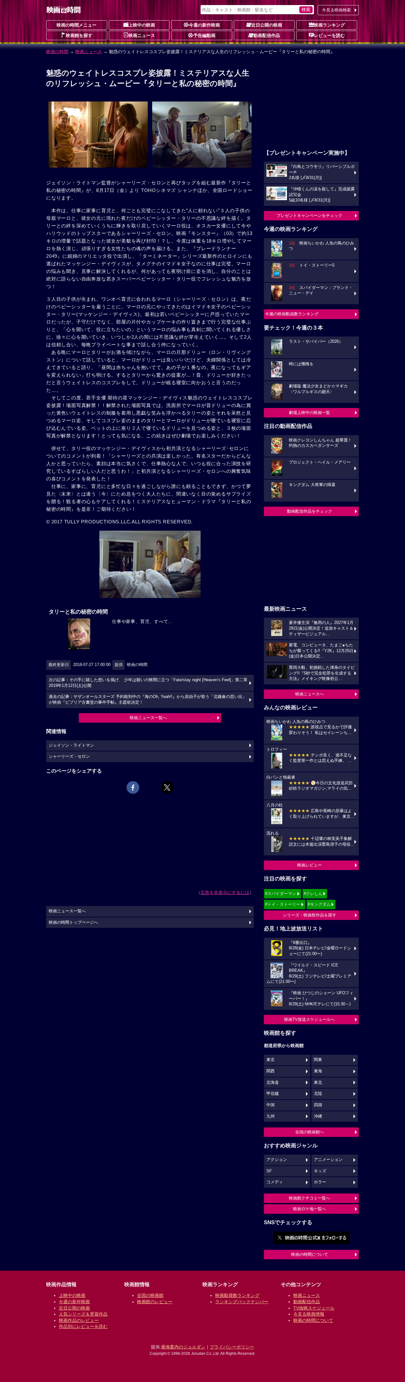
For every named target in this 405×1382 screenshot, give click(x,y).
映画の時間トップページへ (73, 922)
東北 (318, 1082)
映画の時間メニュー (77, 25)
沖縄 (318, 1116)
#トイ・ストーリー (282, 904)
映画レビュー (309, 865)
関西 (270, 1071)
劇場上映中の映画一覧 (309, 412)
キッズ (320, 1171)
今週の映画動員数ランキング (292, 314)
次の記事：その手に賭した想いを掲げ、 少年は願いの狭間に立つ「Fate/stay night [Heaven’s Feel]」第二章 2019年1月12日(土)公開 (148, 683)
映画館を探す (79, 35)
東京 (270, 1060)
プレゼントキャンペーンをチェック (309, 215)
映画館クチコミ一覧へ (309, 1198)
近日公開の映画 (266, 25)
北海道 (272, 1082)
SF (269, 1171)
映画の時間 (57, 51)
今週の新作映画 (204, 25)
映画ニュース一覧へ (148, 717)
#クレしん (313, 893)
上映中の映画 (141, 25)
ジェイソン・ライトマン (71, 745)
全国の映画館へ (309, 1132)
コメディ (274, 1182)
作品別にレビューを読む (83, 1326)
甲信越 (272, 1093)
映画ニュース (141, 35)
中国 (270, 1105)
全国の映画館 (150, 1295)
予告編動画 (204, 35)
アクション (276, 1159)
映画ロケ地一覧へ (309, 1208)
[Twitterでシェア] (167, 787)
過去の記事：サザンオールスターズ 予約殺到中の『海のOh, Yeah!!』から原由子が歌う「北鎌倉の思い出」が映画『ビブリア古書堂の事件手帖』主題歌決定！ (147, 699)
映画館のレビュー (154, 1301)
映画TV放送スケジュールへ (309, 1019)
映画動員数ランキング (237, 1295)
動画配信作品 (266, 35)
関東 (318, 1060)
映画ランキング (329, 25)
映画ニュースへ (309, 694)
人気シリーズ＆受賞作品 (83, 1314)
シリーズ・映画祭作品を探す (309, 915)
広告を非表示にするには (225, 892)
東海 (318, 1071)
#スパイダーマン (280, 893)
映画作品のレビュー (79, 1320)
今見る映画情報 (308, 1314)
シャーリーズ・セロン (69, 756)
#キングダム (319, 904)
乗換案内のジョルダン (183, 1346)
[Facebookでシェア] (133, 787)
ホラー (320, 1182)
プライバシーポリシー (232, 1346)
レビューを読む (329, 35)
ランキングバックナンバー (241, 1301)
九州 (270, 1116)
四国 (318, 1105)
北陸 (318, 1093)
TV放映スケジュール (313, 1308)
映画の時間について (309, 1254)
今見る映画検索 (336, 10)
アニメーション (328, 1159)
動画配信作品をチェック (309, 511)
